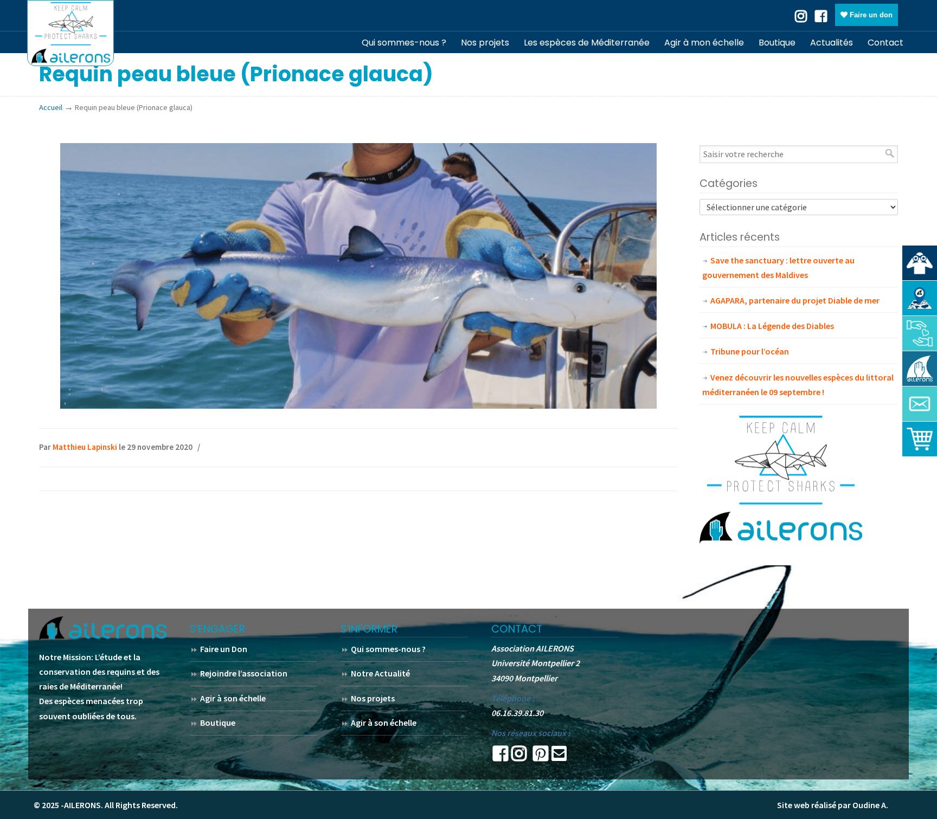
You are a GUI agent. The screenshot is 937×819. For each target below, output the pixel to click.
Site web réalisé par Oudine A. (832, 804)
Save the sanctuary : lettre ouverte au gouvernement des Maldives (778, 267)
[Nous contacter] (919, 403)
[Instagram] (519, 756)
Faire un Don (223, 648)
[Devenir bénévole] (919, 368)
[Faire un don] (919, 333)
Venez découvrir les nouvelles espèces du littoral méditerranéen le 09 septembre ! (798, 384)
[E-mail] (559, 756)
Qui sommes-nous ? (388, 648)
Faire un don (870, 15)
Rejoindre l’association (243, 673)
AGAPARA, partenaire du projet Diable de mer (795, 300)
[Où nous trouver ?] (919, 263)
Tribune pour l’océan (749, 351)
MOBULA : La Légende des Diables (772, 325)
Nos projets (373, 698)
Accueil (50, 107)
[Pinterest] (540, 756)
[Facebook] (821, 15)
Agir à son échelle (233, 698)
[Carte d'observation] (919, 298)
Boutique (217, 722)
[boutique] (919, 439)
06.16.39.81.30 (517, 712)
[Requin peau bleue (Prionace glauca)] (358, 405)
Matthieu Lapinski (85, 447)
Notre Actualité (380, 673)
